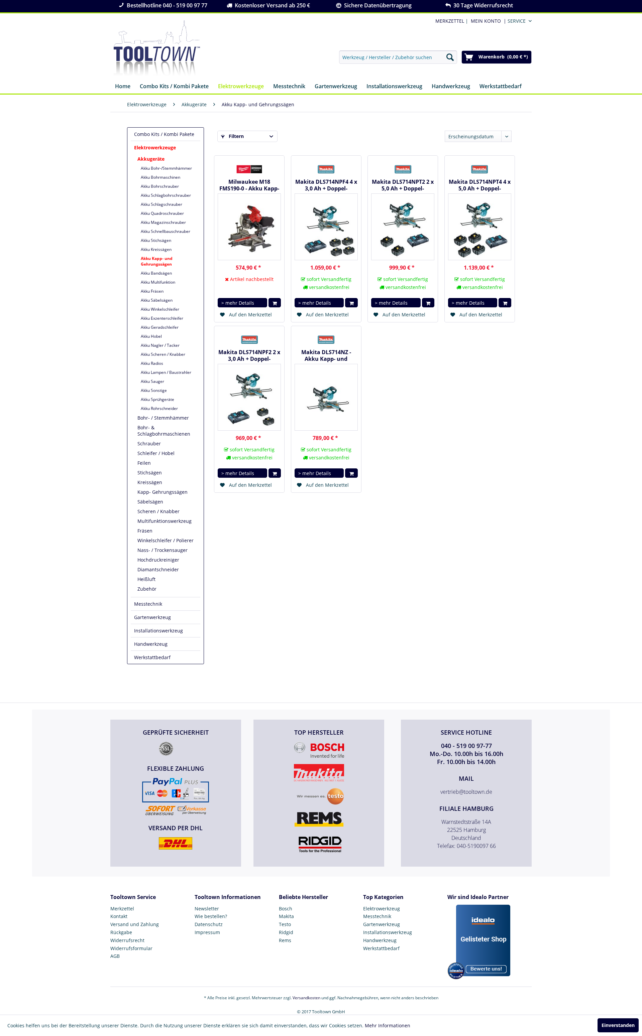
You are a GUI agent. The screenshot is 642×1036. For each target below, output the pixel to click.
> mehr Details (237, 303)
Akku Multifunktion (158, 282)
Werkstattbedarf (152, 657)
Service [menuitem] (516, 21)
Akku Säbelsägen (157, 300)
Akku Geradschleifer (160, 327)
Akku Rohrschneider (159, 408)
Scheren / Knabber (158, 511)
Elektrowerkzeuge (155, 147)
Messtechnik (148, 604)
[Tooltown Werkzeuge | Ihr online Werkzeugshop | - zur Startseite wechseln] (157, 48)
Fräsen (144, 531)
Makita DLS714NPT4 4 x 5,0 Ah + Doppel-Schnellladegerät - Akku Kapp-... (479, 185)
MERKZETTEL (449, 21)
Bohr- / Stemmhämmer (163, 418)
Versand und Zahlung (134, 924)
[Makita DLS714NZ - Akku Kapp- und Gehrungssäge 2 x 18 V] (326, 397)
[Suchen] (450, 57)
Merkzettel (122, 908)
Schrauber (149, 443)
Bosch (285, 908)
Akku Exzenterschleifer (162, 318)
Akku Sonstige (154, 390)
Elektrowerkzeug (381, 908)
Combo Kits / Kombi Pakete (164, 134)
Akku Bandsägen (156, 273)
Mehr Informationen (387, 1025)
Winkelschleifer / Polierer (165, 540)
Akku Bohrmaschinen (160, 177)
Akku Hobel (151, 336)
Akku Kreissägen (156, 249)
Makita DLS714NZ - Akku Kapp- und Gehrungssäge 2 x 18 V (326, 355)
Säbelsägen (150, 501)
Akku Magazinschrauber (163, 222)
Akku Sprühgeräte (157, 399)
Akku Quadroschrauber (162, 213)
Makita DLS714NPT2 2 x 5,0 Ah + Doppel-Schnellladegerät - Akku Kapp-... (402, 185)
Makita (286, 916)
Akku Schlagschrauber (161, 204)
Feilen (144, 463)
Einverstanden (618, 1025)
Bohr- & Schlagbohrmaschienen (163, 430)
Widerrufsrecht (127, 940)
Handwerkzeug (151, 644)
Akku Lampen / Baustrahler (166, 372)
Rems (285, 940)
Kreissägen (149, 482)
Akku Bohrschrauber (160, 186)
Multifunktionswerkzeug (164, 521)
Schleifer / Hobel (156, 453)
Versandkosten (306, 998)
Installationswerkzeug (158, 630)
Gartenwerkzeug (152, 617)
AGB (115, 956)
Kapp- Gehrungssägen (162, 492)
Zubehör (146, 589)
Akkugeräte (151, 159)
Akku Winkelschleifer (160, 309)
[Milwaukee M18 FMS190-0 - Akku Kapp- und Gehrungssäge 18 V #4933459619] (249, 226)
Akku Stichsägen (156, 240)
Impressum (207, 932)
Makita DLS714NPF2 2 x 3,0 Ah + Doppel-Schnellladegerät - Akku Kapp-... (249, 355)
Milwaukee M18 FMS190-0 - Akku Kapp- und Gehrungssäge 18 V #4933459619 (249, 185)
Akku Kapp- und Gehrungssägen (157, 261)
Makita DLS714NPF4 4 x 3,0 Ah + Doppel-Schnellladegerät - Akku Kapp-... (326, 185)
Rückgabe (121, 932)
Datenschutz (209, 924)
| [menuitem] (451, 21)
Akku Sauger (152, 381)
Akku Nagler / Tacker (160, 345)
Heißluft (146, 579)
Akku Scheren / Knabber (163, 354)
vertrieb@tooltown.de (466, 791)
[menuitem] (487, 21)
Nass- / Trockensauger (162, 550)
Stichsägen (149, 472)
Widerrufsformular (131, 948)
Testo (285, 924)
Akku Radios (152, 363)
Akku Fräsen (152, 291)
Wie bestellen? (211, 916)
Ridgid (286, 932)
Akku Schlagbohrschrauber (166, 195)
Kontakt (118, 916)
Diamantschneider (158, 569)
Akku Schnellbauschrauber (165, 231)
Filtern (235, 136)
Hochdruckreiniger (158, 560)
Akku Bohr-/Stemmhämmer (166, 168)
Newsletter (207, 908)
